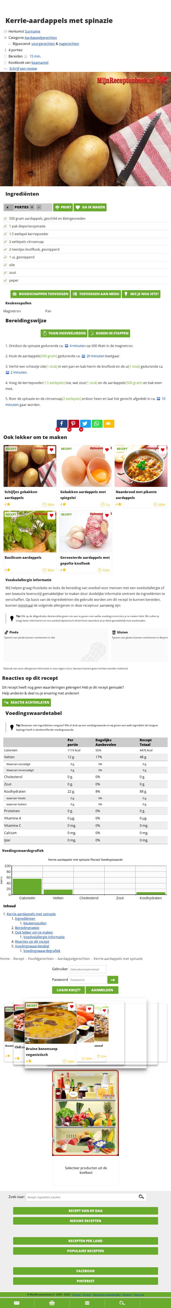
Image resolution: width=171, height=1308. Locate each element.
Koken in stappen (112, 333)
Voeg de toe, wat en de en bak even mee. (83, 385)
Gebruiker (60, 969)
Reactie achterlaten (29, 702)
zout (12, 272)
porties (17, 50)
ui (133, 366)
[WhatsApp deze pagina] (97, 424)
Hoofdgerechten (41, 958)
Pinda (13, 632)
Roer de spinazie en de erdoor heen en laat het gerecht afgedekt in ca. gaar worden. (85, 401)
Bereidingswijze (27, 927)
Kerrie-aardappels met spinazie (31, 914)
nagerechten (69, 43)
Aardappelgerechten (41, 37)
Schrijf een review (23, 68)
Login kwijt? (68, 990)
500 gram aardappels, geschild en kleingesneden (47, 218)
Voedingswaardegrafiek (41, 950)
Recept (18, 958)
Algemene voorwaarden (107, 1294)
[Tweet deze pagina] (85, 424)
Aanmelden (102, 990)
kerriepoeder (44, 382)
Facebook (85, 1271)
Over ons (139, 1294)
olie (12, 265)
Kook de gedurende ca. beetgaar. (64, 356)
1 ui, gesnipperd (21, 257)
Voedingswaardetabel (32, 946)
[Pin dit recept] (73, 424)
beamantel (39, 62)
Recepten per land (85, 1241)
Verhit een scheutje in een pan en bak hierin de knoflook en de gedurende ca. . (86, 369)
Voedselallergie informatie (44, 937)
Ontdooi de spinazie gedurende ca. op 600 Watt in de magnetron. (71, 345)
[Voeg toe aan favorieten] (51, 450)
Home (5, 958)
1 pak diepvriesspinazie (27, 226)
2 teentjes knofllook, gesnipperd (34, 249)
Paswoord (60, 979)
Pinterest (85, 1281)
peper (14, 280)
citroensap (63, 398)
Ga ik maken (93, 207)
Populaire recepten (85, 1251)
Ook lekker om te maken (34, 932)
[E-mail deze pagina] (108, 424)
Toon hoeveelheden (67, 333)
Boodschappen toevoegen (43, 294)
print (66, 207)
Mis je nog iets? (144, 294)
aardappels (40, 356)
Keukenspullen (35, 923)
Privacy (87, 1294)
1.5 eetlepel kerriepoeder (29, 234)
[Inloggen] (112, 980)
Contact (76, 1294)
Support (127, 1294)
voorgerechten (43, 43)
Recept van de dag (86, 1210)
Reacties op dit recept (32, 941)
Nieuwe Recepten (85, 1221)
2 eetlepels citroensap (26, 241)
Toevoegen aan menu (98, 294)
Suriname (32, 31)
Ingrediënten (25, 918)
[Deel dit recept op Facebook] (62, 424)
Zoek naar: (17, 1197)
